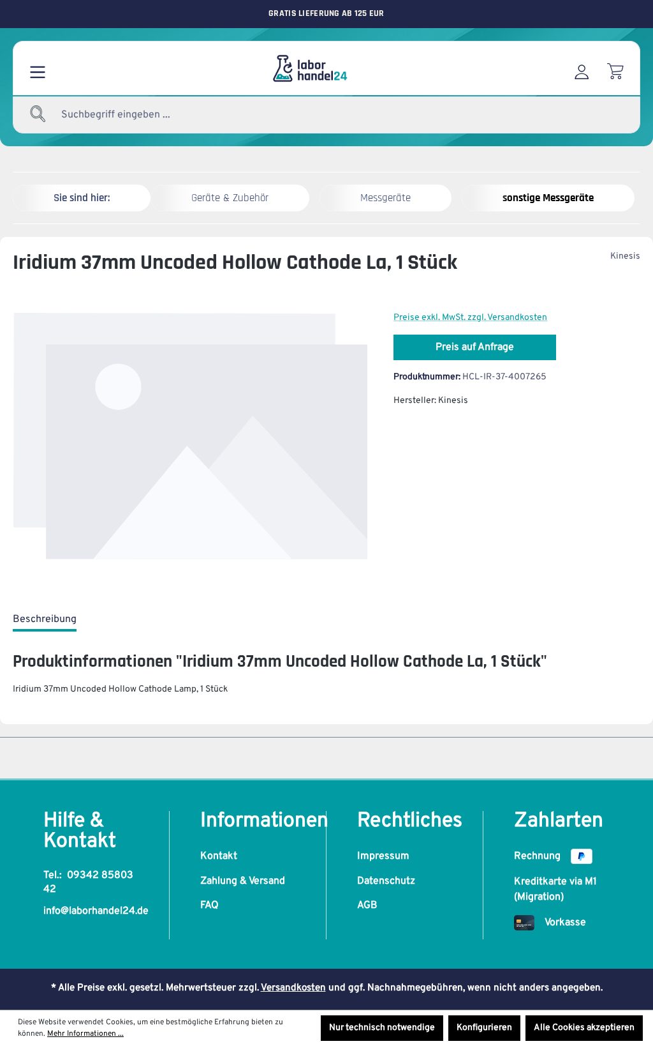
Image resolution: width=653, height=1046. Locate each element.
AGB (367, 905)
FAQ (209, 905)
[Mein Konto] (581, 68)
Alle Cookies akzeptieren (584, 1027)
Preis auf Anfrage (475, 347)
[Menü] (38, 68)
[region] (190, 448)
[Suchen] (38, 115)
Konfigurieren (484, 1027)
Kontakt (218, 856)
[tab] (45, 620)
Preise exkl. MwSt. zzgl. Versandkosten (470, 317)
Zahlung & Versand (242, 881)
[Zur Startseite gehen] (309, 68)
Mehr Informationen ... (85, 1034)
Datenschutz (386, 881)
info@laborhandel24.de (96, 911)
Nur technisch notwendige (382, 1027)
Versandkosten (293, 988)
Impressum (383, 856)
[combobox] (146, 115)
